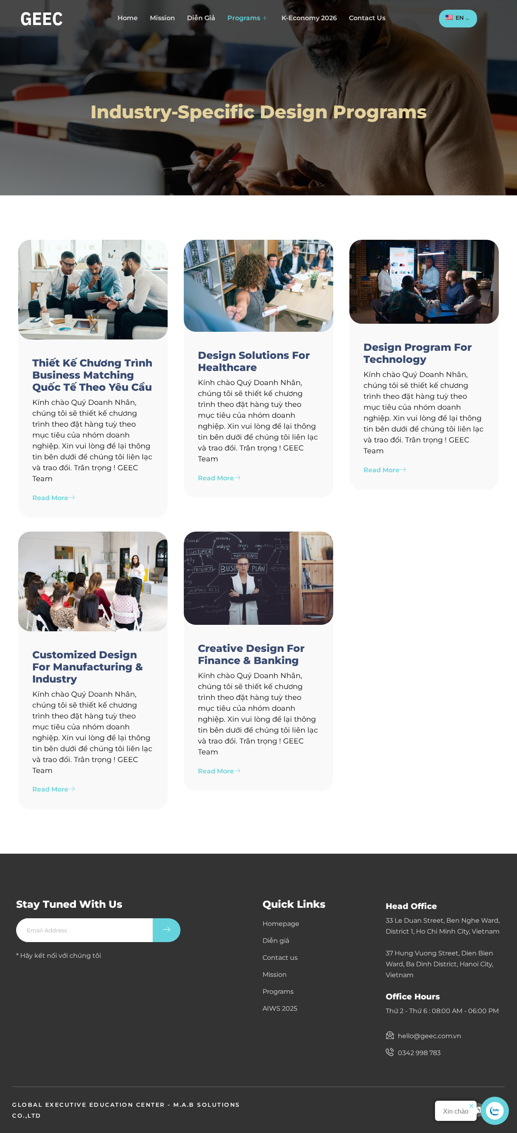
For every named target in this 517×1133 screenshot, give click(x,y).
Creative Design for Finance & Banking (251, 654)
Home (128, 18)
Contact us (367, 18)
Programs (243, 18)
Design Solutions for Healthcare (254, 361)
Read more (50, 498)
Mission (162, 18)
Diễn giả (201, 18)
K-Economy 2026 (309, 18)
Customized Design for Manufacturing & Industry (87, 667)
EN (459, 17)
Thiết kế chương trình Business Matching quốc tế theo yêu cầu (92, 375)
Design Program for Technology (418, 353)
